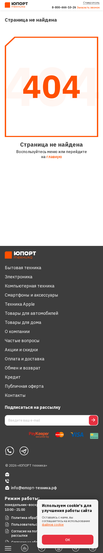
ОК (67, 539)
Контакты (15, 395)
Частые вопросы (22, 340)
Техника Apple (20, 304)
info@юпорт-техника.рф (34, 487)
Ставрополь (91, 2)
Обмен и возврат (22, 368)
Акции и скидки (21, 349)
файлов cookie (53, 525)
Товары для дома (23, 322)
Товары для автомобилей (31, 313)
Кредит (13, 377)
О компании (17, 331)
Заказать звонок (88, 7)
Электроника (18, 276)
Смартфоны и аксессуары (31, 295)
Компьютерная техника (29, 286)
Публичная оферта (24, 386)
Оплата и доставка (24, 359)
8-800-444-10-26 (64, 7)
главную (54, 156)
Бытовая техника (23, 267)
